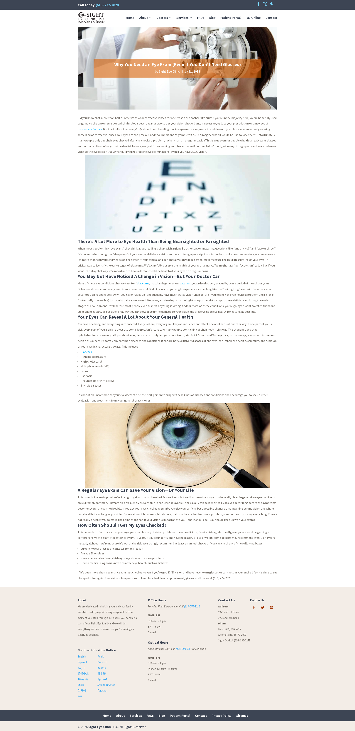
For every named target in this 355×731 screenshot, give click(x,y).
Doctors (162, 18)
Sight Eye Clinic (169, 71)
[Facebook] (254, 608)
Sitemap (242, 715)
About (143, 18)
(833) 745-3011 (192, 606)
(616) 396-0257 (184, 648)
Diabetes (86, 352)
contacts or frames (90, 129)
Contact (271, 18)
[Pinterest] (271, 608)
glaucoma (143, 283)
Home (130, 18)
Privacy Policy (221, 715)
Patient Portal (230, 18)
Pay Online (253, 18)
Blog (212, 18)
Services (182, 18)
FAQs (200, 18)
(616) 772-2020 (107, 5)
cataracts (186, 283)
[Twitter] (262, 608)
